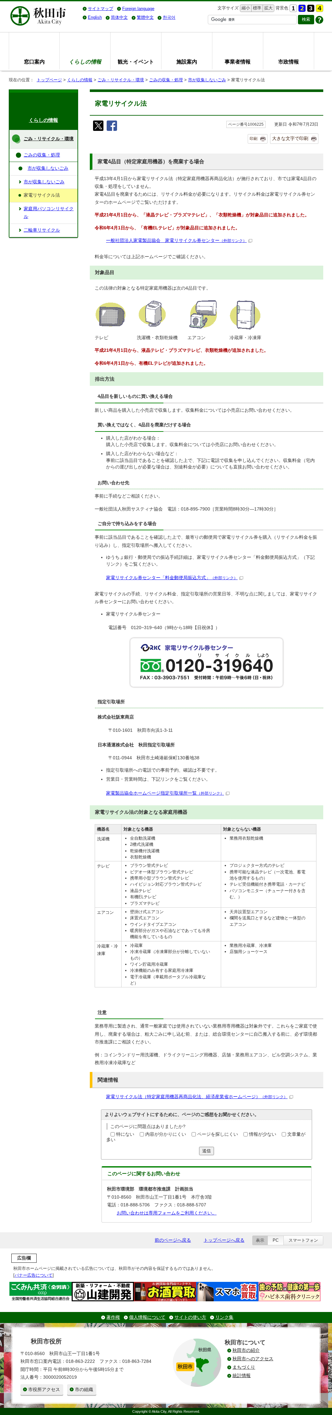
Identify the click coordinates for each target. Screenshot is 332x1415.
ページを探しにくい (217, 1134)
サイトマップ (100, 8)
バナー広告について (34, 1275)
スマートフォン (303, 1240)
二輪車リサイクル (42, 230)
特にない (125, 1134)
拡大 (268, 8)
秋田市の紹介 (246, 1350)
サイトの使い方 (190, 1317)
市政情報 (288, 61)
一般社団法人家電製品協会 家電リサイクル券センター (176, 240)
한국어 (169, 17)
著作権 (113, 1317)
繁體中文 (145, 17)
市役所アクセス (44, 1389)
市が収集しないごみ (207, 79)
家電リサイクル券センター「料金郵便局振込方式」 (172, 577)
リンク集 (224, 1317)
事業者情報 (238, 61)
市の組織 (84, 1389)
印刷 (253, 138)
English (95, 17)
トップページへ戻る (224, 1240)
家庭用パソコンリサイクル (49, 212)
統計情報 (241, 1375)
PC (276, 1240)
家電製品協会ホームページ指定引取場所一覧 (165, 793)
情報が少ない (262, 1134)
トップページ (49, 79)
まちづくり (243, 1367)
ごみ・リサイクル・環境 (121, 79)
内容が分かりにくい (165, 1134)
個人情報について (147, 1317)
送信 (206, 1150)
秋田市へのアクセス (252, 1358)
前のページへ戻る (173, 1240)
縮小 (245, 8)
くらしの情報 (79, 79)
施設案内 (186, 61)
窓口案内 (34, 61)
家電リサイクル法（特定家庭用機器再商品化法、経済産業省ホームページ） (197, 1096)
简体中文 (119, 17)
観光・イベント (136, 61)
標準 (256, 8)
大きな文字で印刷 (290, 138)
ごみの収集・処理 (166, 79)
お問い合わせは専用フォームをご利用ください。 (167, 1213)
